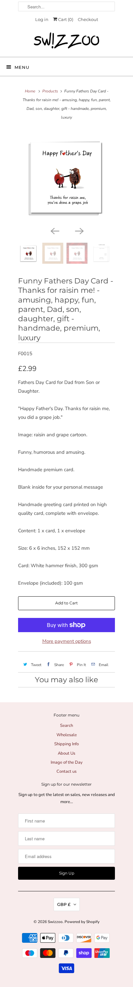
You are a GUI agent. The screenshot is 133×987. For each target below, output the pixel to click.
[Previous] (54, 230)
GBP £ (63, 904)
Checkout (88, 19)
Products (50, 91)
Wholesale (66, 735)
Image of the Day (67, 762)
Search (66, 725)
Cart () (65, 19)
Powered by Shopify (82, 921)
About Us (66, 753)
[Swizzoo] (66, 40)
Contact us (66, 771)
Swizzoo (55, 921)
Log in (41, 19)
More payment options (66, 641)
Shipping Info (66, 744)
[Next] (79, 230)
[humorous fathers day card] (66, 176)
